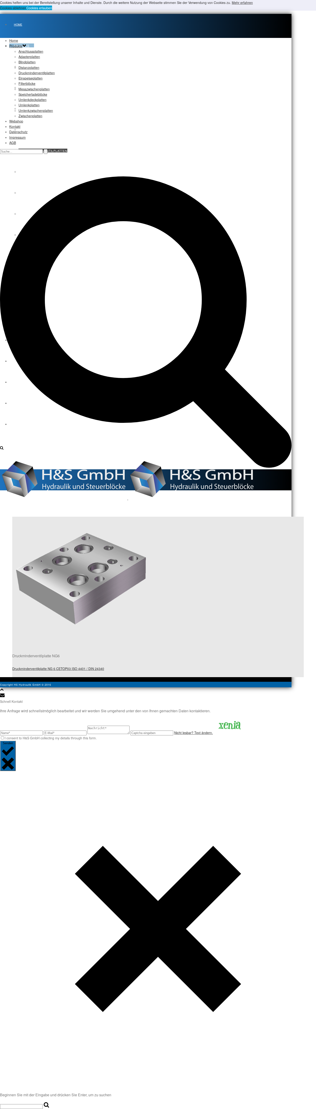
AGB (12, 142)
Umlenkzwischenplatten (36, 110)
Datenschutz (18, 131)
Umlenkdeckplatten (32, 99)
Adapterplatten (29, 56)
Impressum (17, 137)
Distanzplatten (32, 130)
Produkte (15, 46)
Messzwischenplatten (34, 89)
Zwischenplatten (30, 116)
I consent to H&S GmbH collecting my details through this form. (51, 738)
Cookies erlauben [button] (39, 8)
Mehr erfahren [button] (242, 2)
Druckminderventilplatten (37, 73)
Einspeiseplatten (31, 78)
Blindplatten (27, 62)
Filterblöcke (27, 83)
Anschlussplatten (31, 51)
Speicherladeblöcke (33, 94)
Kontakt (14, 126)
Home (18, 24)
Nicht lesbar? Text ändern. (193, 732)
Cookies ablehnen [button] (13, 8)
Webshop (16, 121)
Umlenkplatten (29, 105)
